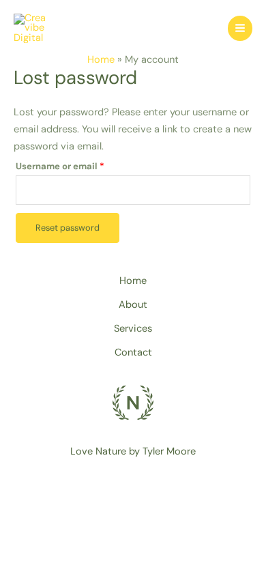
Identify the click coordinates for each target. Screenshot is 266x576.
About (133, 304)
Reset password (67, 227)
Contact (133, 352)
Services (133, 328)
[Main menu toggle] (240, 28)
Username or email (80, 165)
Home (133, 280)
